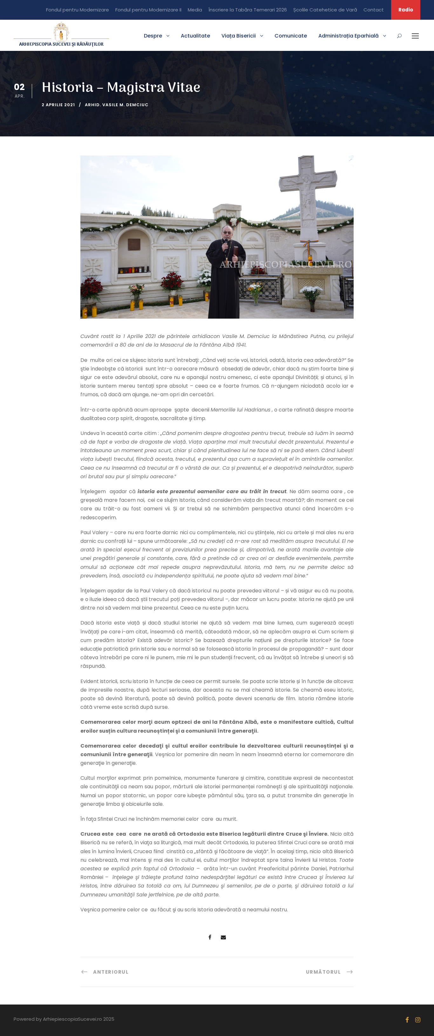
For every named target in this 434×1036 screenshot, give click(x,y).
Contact (373, 9)
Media (195, 9)
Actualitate (195, 35)
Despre (153, 35)
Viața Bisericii (238, 35)
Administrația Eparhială (348, 35)
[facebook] (407, 1020)
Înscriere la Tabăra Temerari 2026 (247, 9)
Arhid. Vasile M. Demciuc (117, 105)
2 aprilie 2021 (58, 105)
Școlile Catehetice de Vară (325, 9)
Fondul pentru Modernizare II (148, 9)
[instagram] (417, 1020)
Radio (405, 9)
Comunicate (291, 35)
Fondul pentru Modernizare (77, 9)
